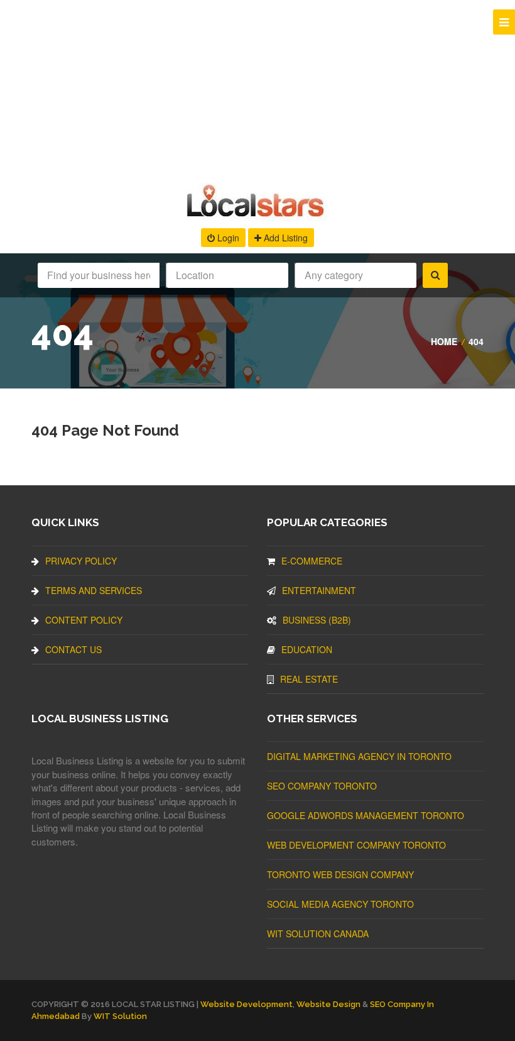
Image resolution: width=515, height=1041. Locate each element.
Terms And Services (93, 590)
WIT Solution (120, 1016)
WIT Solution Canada (318, 933)
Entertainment (319, 590)
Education (306, 649)
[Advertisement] (257, 88)
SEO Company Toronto (322, 785)
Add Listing (284, 237)
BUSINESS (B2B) (317, 620)
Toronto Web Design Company (340, 874)
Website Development (246, 1004)
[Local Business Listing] (257, 215)
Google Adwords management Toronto (365, 815)
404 (476, 341)
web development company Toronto (356, 845)
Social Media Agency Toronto (340, 904)
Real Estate (309, 679)
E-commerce (311, 560)
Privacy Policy (81, 560)
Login (227, 237)
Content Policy (83, 620)
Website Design (328, 1004)
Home (444, 341)
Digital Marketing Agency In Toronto (359, 756)
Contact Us (73, 649)
